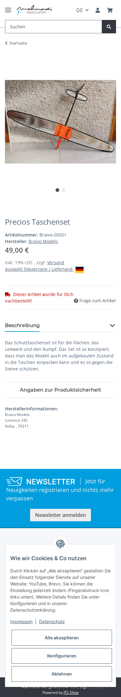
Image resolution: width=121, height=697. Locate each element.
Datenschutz (52, 621)
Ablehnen (62, 673)
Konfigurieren (61, 655)
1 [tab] (57, 190)
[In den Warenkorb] (10, 62)
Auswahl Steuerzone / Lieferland (39, 269)
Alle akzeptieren (62, 637)
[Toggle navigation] (8, 7)
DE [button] (79, 10)
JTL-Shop (71, 692)
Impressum (21, 621)
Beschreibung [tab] (22, 325)
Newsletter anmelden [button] (60, 515)
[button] (97, 10)
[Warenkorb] (110, 10)
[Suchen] (109, 26)
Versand (55, 262)
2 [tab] (63, 190)
